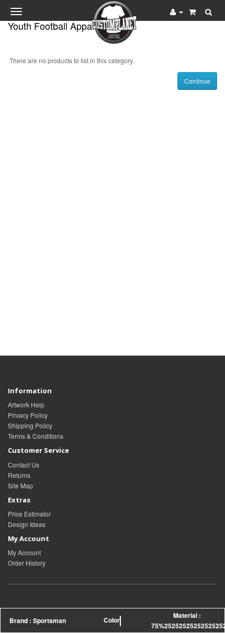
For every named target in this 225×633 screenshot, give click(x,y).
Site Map (20, 485)
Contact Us (23, 464)
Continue (197, 80)
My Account (24, 552)
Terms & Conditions (35, 435)
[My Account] (176, 11)
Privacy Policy (28, 415)
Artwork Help (26, 404)
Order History (27, 562)
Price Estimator (29, 513)
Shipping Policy (30, 425)
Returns (19, 475)
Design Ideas (27, 524)
